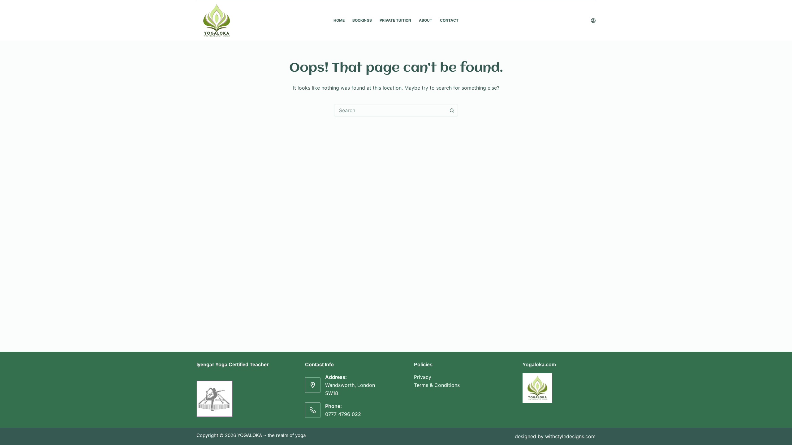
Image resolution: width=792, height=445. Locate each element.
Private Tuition (395, 20)
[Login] (593, 20)
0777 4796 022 (343, 414)
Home (339, 20)
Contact (449, 20)
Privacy (422, 377)
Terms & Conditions (437, 385)
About (425, 20)
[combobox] (390, 110)
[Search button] (452, 110)
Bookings (362, 20)
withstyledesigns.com (570, 436)
